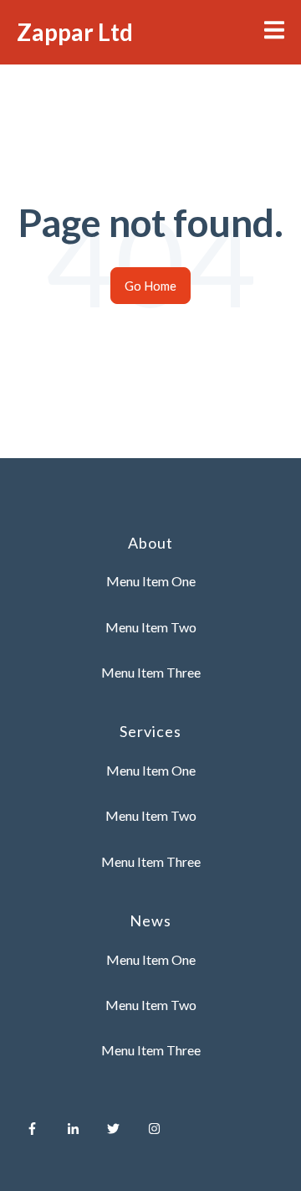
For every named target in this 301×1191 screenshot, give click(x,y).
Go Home (150, 285)
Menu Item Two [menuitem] (150, 627)
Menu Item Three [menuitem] (151, 672)
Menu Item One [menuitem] (151, 581)
